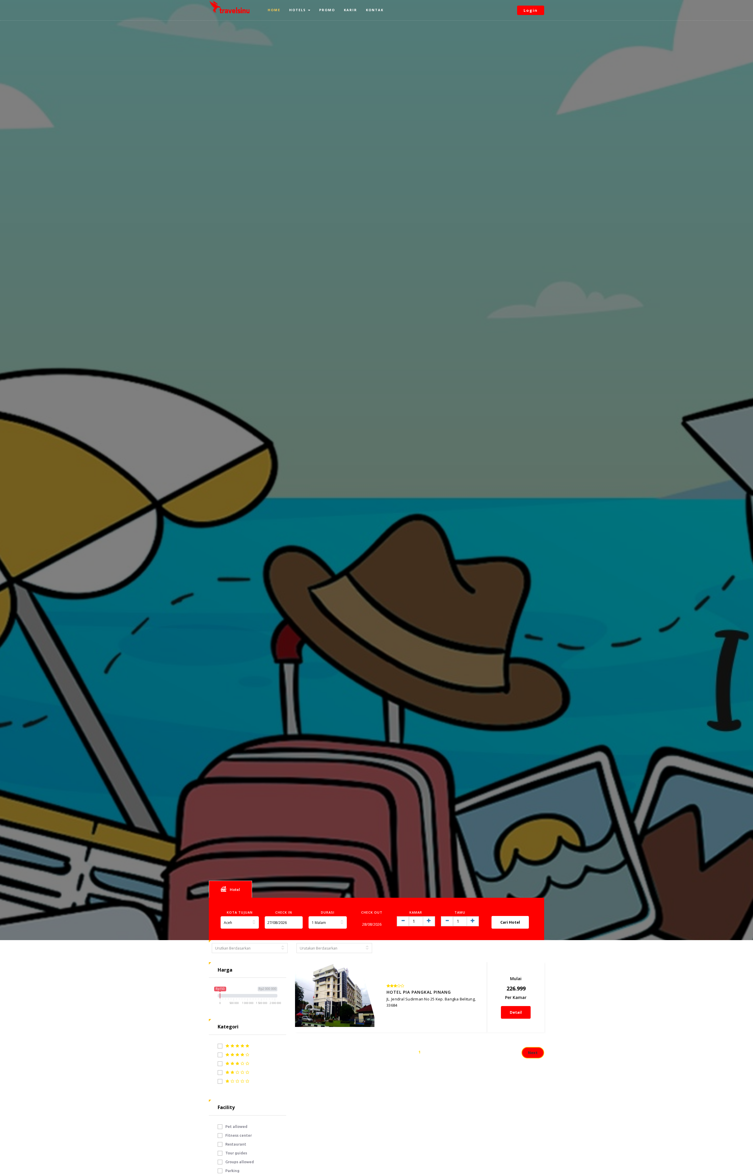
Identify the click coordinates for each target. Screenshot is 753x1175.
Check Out (371, 912)
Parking (232, 1171)
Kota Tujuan (240, 912)
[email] (297, 922)
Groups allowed (239, 1162)
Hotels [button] (298, 10)
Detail (516, 1012)
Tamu (459, 912)
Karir (350, 10)
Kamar (415, 912)
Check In (283, 912)
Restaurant (235, 1144)
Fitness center (238, 1135)
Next (533, 1052)
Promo (327, 10)
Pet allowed (236, 1126)
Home (274, 10)
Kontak (375, 10)
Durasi (327, 912)
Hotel (235, 889)
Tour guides (236, 1153)
